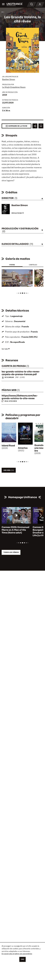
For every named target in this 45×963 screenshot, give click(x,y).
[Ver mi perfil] (40, 4)
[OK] (22, 959)
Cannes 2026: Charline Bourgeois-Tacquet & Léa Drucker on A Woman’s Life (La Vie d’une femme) (16, 531)
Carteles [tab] (33, 265)
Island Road (8, 445)
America (23, 448)
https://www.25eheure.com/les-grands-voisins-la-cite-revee (20, 397)
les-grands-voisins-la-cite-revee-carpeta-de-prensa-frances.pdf (21, 373)
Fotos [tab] (12, 265)
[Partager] (34, 125)
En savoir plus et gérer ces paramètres (17, 954)
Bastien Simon (8, 79)
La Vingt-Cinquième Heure (13, 87)
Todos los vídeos (11, 552)
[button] (29, 272)
